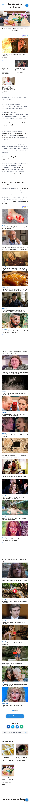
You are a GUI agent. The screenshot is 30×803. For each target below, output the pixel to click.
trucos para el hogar (15, 6)
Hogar (16, 710)
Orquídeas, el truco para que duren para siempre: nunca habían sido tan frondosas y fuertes (7, 781)
